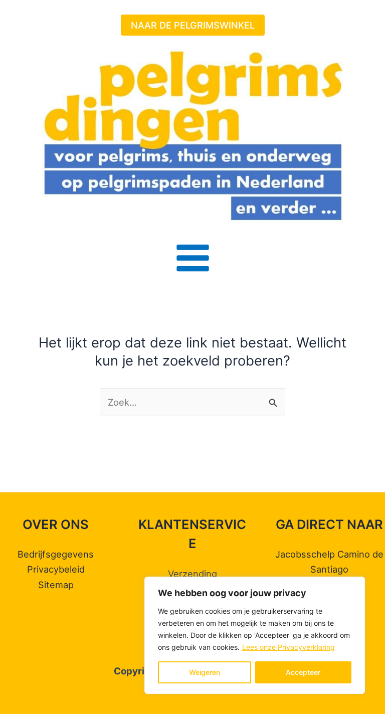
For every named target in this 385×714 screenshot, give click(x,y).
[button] (192, 25)
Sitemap (56, 584)
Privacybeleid (56, 569)
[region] (254, 635)
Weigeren (204, 672)
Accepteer (303, 672)
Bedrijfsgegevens (56, 554)
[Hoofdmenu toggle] (192, 258)
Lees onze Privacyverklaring (288, 647)
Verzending (192, 573)
